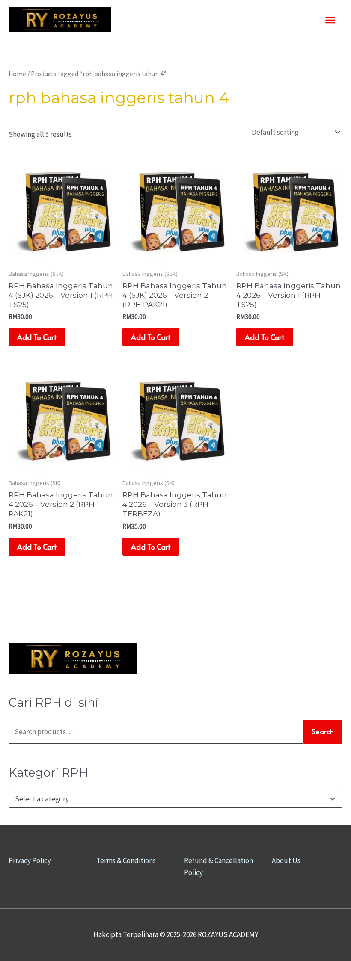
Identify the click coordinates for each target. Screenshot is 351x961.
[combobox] (175, 799)
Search (323, 731)
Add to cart (37, 337)
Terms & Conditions (126, 860)
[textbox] (171, 799)
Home (17, 74)
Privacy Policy (30, 860)
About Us (286, 860)
